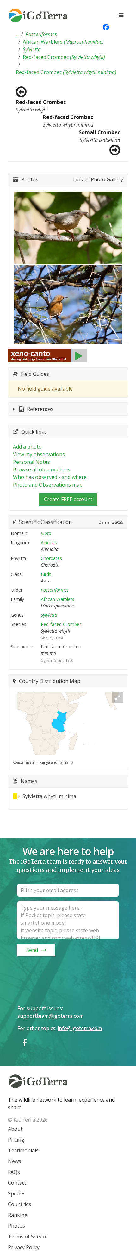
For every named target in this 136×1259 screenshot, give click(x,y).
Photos (16, 1225)
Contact (17, 1182)
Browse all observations (41, 469)
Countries (19, 1204)
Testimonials (23, 1150)
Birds (46, 574)
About (15, 1128)
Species (17, 1193)
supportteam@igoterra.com (50, 1015)
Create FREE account (68, 499)
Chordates (51, 558)
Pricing (16, 1139)
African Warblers (63, 41)
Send (32, 950)
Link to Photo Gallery (98, 179)
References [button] (40, 409)
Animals (49, 542)
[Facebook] (24, 1042)
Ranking (18, 1215)
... (17, 34)
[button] (17, 34)
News (14, 1161)
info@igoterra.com (80, 1028)
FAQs (14, 1171)
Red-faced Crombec (64, 57)
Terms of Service (28, 1236)
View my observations (39, 454)
